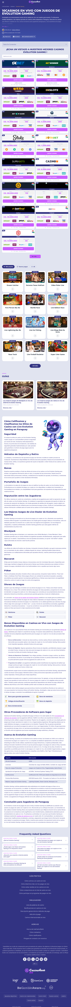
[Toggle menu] (3, 2)
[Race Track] (12, 350)
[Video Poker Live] (57, 281)
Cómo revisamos (35, 932)
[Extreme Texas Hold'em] (35, 281)
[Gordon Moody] (52, 980)
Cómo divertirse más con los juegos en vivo (35, 884)
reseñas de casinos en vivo (24, 816)
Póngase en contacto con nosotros (35, 938)
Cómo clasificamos (35, 935)
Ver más (34, 256)
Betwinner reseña (52, 83)
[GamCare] (37, 980)
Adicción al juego (35, 914)
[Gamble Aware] (31, 987)
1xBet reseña (18, 83)
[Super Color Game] (57, 350)
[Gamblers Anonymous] (24, 980)
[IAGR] (15, 980)
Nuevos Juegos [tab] (23, 266)
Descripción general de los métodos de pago (35, 911)
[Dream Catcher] (12, 281)
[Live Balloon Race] (57, 304)
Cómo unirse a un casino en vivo (35, 881)
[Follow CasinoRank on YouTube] (37, 959)
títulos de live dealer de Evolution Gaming (27, 597)
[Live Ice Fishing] (35, 327)
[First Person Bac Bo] (12, 304)
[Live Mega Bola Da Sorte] (57, 327)
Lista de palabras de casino (35, 905)
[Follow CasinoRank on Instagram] (29, 959)
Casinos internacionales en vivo (35, 917)
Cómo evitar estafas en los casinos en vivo (35, 887)
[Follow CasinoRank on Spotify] (41, 959)
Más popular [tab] (9, 266)
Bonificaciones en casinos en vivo (35, 908)
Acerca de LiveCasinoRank (35, 929)
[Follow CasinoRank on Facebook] (24, 959)
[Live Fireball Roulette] (35, 350)
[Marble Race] (35, 304)
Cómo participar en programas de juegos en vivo (35, 893)
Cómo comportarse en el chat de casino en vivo (35, 890)
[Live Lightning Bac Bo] (12, 327)
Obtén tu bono (18, 80)
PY (34, 964)
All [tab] (34, 266)
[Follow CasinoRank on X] (33, 959)
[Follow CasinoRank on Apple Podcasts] (45, 959)
